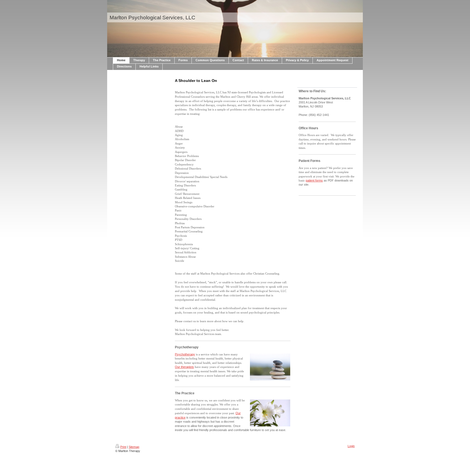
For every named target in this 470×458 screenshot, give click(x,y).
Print (123, 446)
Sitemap (134, 446)
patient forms (314, 180)
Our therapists (184, 366)
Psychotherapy (185, 354)
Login (351, 446)
